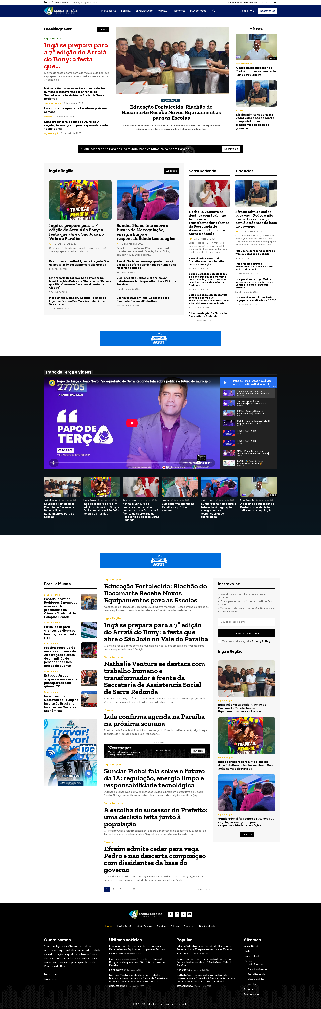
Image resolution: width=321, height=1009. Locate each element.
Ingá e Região (52, 38)
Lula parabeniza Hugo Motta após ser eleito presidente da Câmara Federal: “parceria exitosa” (254, 283)
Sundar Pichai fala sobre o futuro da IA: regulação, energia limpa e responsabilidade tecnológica (76, 125)
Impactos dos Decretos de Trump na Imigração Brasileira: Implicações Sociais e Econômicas (61, 703)
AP (50, 243)
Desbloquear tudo (247, 633)
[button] (213, 10)
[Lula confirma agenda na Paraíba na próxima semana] (180, 487)
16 (134, 889)
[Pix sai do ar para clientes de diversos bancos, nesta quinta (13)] (89, 629)
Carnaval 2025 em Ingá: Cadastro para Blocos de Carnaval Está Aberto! (143, 299)
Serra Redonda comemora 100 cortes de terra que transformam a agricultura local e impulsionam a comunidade (209, 299)
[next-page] (141, 889)
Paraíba (48, 116)
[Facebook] (263, 3)
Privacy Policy (261, 641)
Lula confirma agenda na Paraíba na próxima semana (75, 110)
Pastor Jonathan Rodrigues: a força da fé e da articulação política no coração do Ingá (79, 263)
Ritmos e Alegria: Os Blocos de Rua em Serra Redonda (208, 315)
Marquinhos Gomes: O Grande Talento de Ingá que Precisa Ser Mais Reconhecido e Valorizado (77, 301)
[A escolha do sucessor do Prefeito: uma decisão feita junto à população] (256, 47)
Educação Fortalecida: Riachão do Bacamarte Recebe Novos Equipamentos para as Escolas (171, 112)
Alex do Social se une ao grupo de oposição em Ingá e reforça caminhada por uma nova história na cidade (146, 264)
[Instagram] (267, 3)
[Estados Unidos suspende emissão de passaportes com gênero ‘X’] (89, 678)
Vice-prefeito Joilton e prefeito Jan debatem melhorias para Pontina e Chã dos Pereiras (146, 281)
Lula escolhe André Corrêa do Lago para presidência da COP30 (255, 299)
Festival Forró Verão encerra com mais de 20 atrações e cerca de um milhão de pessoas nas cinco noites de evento (60, 657)
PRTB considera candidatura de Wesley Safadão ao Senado (255, 252)
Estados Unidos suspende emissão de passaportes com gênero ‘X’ (60, 681)
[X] (271, 3)
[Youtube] (275, 3)
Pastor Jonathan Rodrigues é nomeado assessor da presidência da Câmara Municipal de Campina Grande (61, 608)
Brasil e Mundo (52, 595)
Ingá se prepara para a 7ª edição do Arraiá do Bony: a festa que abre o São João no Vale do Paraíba (76, 232)
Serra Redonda (52, 103)
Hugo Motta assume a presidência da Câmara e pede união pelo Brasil (254, 266)
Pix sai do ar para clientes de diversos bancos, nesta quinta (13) (60, 632)
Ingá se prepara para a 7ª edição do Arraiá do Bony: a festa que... (76, 55)
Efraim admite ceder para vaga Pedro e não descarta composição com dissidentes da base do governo (255, 121)
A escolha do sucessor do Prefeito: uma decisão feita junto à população (256, 71)
